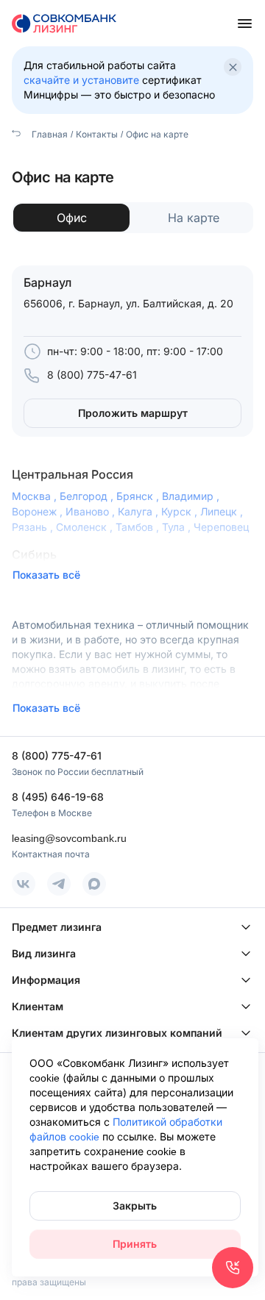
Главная (48, 134)
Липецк (223, 511)
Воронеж (39, 511)
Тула (178, 527)
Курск (180, 511)
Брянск (139, 496)
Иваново (92, 511)
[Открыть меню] (244, 23)
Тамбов (139, 527)
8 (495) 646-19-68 (58, 796)
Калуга (139, 511)
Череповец (221, 527)
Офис (72, 217)
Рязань (34, 527)
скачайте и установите (81, 80)
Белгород (88, 496)
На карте (193, 217)
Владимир (192, 496)
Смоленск (86, 527)
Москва (36, 496)
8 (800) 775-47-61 (92, 374)
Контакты (97, 134)
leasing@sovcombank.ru (69, 838)
